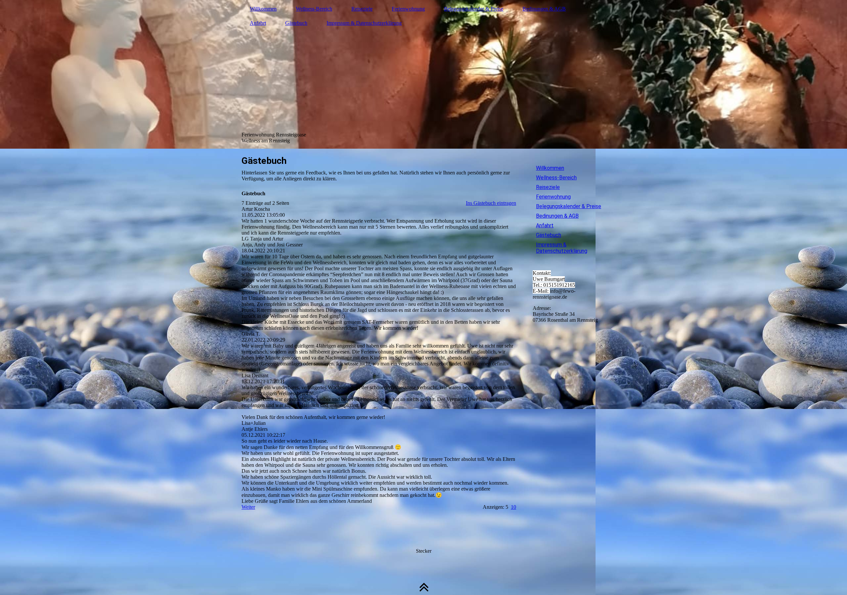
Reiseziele (362, 9)
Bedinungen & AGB (544, 9)
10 (513, 507)
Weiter (248, 507)
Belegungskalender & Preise (473, 9)
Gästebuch (296, 23)
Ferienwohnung (408, 9)
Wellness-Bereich (314, 9)
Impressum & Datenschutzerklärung (364, 23)
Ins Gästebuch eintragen (491, 203)
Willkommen (263, 9)
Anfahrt (258, 23)
